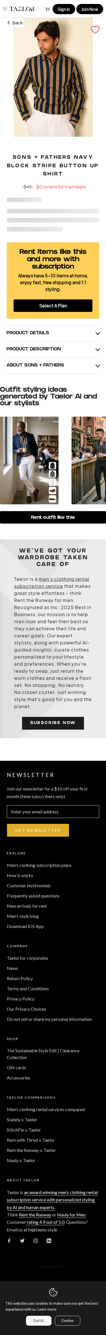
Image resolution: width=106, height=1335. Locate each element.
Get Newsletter (38, 830)
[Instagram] (35, 1240)
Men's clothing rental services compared (46, 1109)
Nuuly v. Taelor (21, 1160)
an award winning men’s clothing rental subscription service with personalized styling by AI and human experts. (52, 1200)
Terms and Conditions (28, 988)
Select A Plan (53, 305)
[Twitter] (22, 1240)
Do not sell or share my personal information (49, 1019)
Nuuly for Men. (71, 1214)
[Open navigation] (5, 8)
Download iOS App (25, 926)
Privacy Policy (20, 998)
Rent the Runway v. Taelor (31, 1150)
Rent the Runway (35, 1214)
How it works (20, 875)
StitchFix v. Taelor (24, 1129)
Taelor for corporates (27, 958)
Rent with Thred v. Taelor (31, 1140)
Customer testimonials (29, 885)
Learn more (47, 1309)
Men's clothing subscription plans (39, 865)
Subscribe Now (53, 723)
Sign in (64, 9)
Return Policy (20, 978)
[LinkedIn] (49, 1240)
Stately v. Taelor (22, 1119)
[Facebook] (9, 1240)
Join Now (89, 9)
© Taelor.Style (53, 1266)
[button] (95, 29)
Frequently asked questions (33, 895)
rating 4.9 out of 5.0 (45, 1222)
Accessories (18, 1077)
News (12, 968)
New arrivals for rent (27, 905)
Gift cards (16, 1067)
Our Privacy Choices (26, 1009)
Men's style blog (23, 916)
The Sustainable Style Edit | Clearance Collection (43, 1054)
